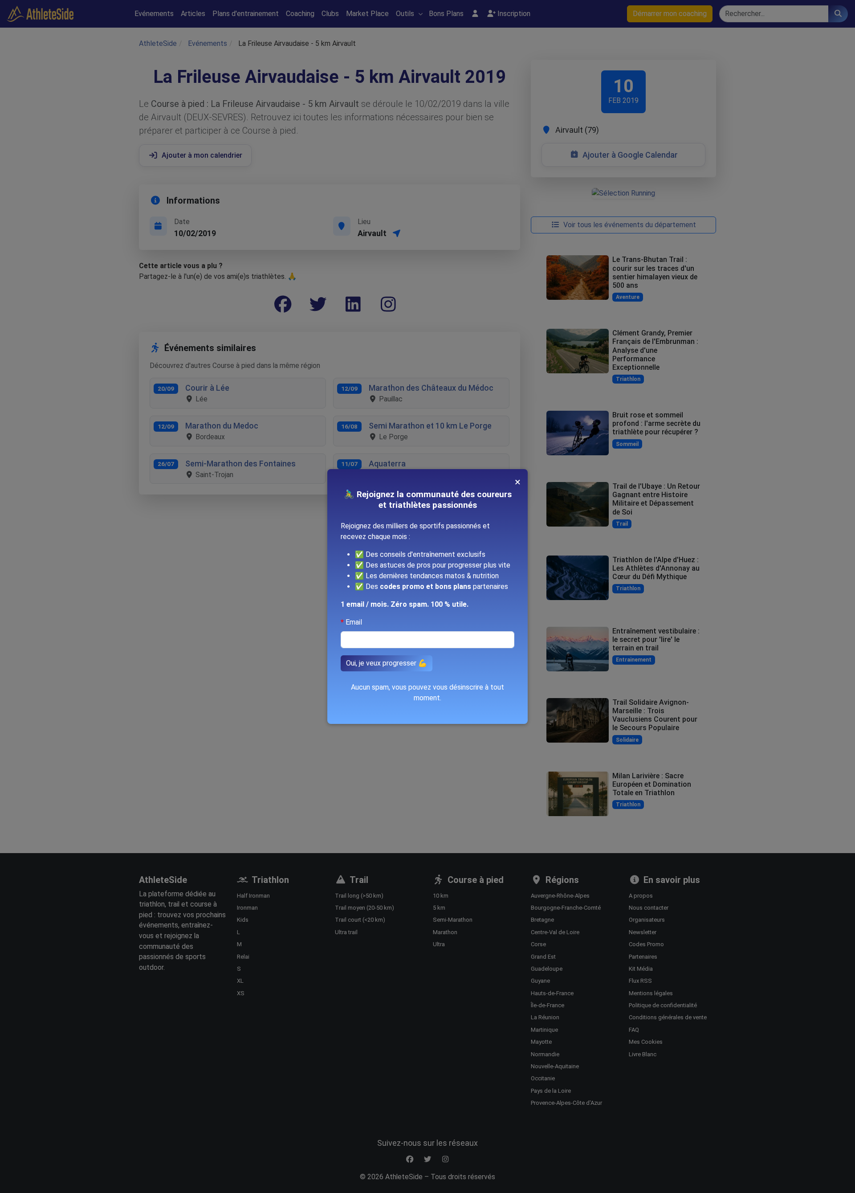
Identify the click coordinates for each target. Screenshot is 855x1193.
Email (354, 622)
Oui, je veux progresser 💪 (386, 663)
